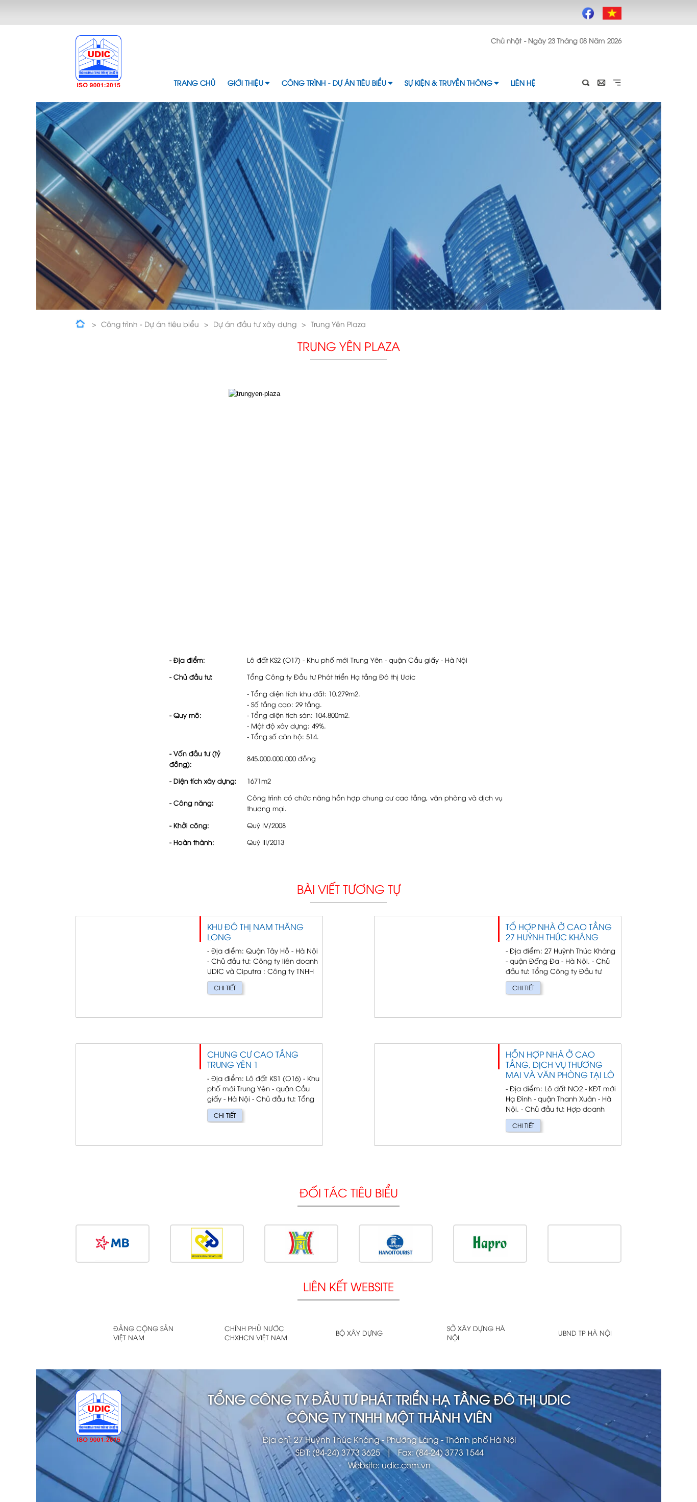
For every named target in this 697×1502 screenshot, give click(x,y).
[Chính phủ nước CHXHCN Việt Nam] (202, 1333)
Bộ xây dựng (359, 1332)
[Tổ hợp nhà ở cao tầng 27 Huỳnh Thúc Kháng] (498, 967)
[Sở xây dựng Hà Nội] (424, 1333)
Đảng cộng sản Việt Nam (143, 1332)
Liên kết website (348, 1286)
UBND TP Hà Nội (585, 1332)
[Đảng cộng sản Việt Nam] (91, 1333)
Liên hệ (523, 82)
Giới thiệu (245, 82)
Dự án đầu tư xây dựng (254, 324)
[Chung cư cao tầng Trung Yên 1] (199, 1094)
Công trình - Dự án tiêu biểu (334, 82)
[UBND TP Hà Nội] (535, 1333)
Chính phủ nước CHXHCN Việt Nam (256, 1332)
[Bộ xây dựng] (313, 1333)
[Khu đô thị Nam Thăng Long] (199, 967)
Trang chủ (194, 82)
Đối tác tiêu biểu (349, 1192)
